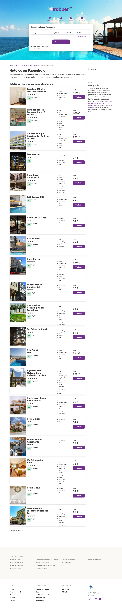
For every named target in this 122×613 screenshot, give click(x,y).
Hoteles (12, 595)
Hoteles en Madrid (15, 560)
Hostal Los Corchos (36, 217)
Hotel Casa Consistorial (33, 176)
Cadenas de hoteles (94, 560)
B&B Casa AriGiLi (35, 197)
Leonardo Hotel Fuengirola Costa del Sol (37, 510)
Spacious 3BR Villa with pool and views (37, 90)
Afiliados (65, 592)
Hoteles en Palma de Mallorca (45, 565)
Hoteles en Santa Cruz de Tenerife (47, 560)
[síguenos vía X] (96, 600)
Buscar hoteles (61, 42)
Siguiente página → (17, 530)
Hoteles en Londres (68, 560)
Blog (37, 592)
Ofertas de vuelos (16, 592)
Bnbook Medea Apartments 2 (34, 285)
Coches (12, 598)
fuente (90, 82)
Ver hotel (78, 97)
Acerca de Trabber (42, 589)
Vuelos (12, 589)
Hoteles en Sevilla (15, 568)
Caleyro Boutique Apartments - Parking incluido (38, 136)
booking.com (36, 48)
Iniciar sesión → (115, 2)
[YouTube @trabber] (99, 600)
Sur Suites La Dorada (37, 329)
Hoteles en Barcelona (16, 562)
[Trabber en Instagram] (89, 600)
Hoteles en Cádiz (67, 562)
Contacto (65, 589)
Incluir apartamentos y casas (40, 37)
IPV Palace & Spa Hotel (35, 461)
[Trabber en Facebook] (93, 600)
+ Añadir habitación (81, 36)
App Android (40, 598)
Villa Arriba (32, 350)
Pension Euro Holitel (100, 105)
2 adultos (80, 33)
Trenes (12, 600)
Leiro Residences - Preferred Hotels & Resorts (36, 112)
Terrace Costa (34, 154)
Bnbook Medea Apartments (34, 440)
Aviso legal (91, 595)
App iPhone (40, 600)
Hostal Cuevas (34, 487)
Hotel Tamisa (33, 259)
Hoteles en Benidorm (16, 565)
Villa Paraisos (33, 238)
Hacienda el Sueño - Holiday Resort (37, 399)
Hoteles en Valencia (42, 562)
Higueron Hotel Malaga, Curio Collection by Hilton (37, 373)
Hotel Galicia (33, 418)
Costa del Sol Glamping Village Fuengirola (35, 307)
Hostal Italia (100, 103)
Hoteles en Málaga (42, 568)
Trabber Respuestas (43, 595)
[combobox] (40, 32)
